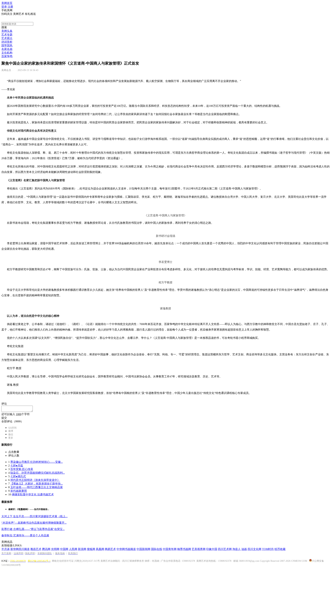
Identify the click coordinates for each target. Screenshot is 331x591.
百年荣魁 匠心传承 (21, 469)
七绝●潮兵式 (18, 476)
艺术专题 (6, 34)
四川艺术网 (225, 549)
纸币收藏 (279, 549)
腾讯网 (46, 549)
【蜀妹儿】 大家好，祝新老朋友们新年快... (36, 483)
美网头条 (6, 30)
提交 (4, 417)
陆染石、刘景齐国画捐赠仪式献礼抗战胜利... (37, 472)
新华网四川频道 (20, 549)
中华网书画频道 (126, 549)
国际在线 (156, 549)
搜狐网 (91, 549)
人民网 (73, 549)
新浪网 (82, 549)
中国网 (64, 549)
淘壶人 (236, 549)
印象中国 (211, 549)
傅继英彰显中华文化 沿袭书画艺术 (33, 494)
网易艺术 (110, 549)
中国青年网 (170, 549)
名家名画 (6, 49)
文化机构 (6, 52)
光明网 (55, 549)
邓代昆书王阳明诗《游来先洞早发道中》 (35, 480)
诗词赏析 (6, 41)
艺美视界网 (198, 549)
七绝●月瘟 (16, 465)
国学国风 (6, 45)
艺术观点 (6, 38)
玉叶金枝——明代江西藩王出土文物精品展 (36, 487)
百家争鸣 (6, 56)
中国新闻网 (143, 549)
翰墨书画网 (184, 549)
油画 (244, 549)
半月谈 (5, 549)
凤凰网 (100, 549)
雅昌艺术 (35, 549)
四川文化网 (254, 549)
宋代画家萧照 (18, 490)
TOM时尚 (268, 549)
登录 (4, 6)
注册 (10, 6)
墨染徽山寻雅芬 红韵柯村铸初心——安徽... (36, 461)
